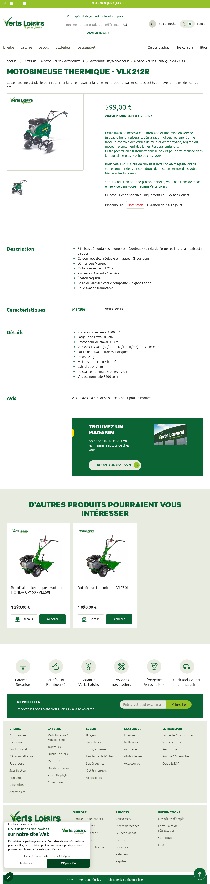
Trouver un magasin (96, 32)
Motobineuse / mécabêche (109, 61)
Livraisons (122, 840)
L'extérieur (63, 47)
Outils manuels (96, 770)
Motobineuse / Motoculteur (62, 61)
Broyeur (91, 735)
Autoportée (17, 735)
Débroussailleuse (21, 756)
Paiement (122, 854)
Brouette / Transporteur (179, 735)
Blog (203, 47)
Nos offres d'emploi (171, 819)
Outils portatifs (20, 749)
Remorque (169, 749)
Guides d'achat (158, 47)
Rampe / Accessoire (175, 756)
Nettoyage (131, 742)
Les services (123, 847)
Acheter (52, 619)
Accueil (12, 61)
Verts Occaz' (124, 819)
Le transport (86, 47)
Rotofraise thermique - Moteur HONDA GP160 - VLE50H (36, 590)
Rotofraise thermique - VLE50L (103, 588)
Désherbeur (17, 784)
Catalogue (165, 837)
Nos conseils (185, 47)
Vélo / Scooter (171, 742)
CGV (70, 879)
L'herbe (8, 47)
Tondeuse (16, 742)
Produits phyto (58, 775)
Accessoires (17, 792)
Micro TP (54, 761)
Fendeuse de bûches (100, 756)
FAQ (161, 844)
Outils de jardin (58, 768)
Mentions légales (90, 879)
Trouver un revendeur (88, 819)
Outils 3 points (58, 754)
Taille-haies (93, 742)
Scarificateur (18, 770)
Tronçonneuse (96, 749)
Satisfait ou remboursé (89, 847)
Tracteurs (54, 747)
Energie (129, 735)
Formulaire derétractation (168, 828)
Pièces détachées (127, 826)
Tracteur (15, 777)
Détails (27, 619)
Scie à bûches (95, 763)
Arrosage (130, 749)
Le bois (44, 47)
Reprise (121, 861)
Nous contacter (84, 826)
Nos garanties (82, 840)
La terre (26, 47)
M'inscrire (178, 704)
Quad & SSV (170, 763)
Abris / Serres (133, 756)
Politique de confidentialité (125, 879)
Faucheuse (16, 763)
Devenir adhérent (85, 833)
